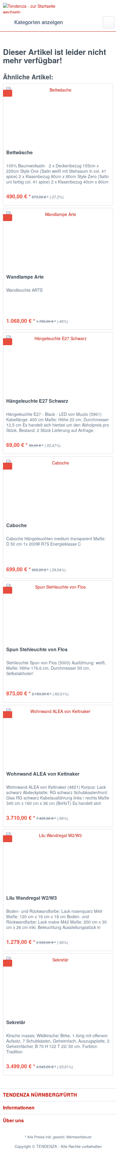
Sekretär (15, 1022)
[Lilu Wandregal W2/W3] (58, 859)
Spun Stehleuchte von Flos (37, 649)
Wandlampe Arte (25, 277)
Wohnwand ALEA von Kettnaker (42, 774)
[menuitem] (33, 22)
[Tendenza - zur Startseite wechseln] (30, 8)
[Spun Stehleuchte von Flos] (58, 610)
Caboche (16, 525)
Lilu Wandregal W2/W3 (31, 898)
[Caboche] (58, 486)
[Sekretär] (58, 983)
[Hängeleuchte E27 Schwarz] (58, 362)
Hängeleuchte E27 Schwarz (37, 401)
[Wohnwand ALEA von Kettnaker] (58, 735)
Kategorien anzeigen (38, 22)
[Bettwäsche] (58, 114)
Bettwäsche (19, 152)
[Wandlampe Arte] (58, 238)
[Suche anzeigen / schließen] (109, 22)
